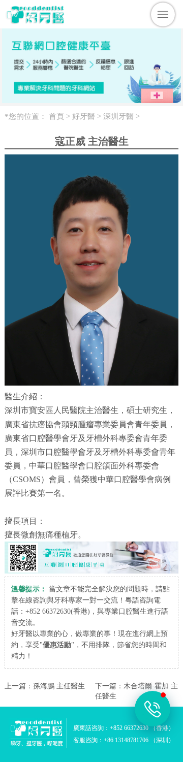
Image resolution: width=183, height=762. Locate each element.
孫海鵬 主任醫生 (59, 686)
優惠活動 (57, 645)
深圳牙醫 (118, 116)
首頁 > (60, 116)
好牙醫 (83, 116)
